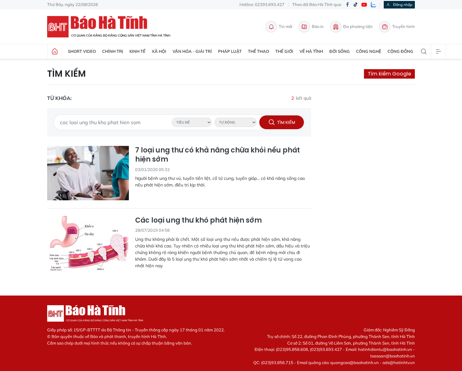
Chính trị (112, 51)
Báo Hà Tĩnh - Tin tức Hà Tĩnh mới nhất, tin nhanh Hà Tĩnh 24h (111, 27)
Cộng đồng (400, 51)
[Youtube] (364, 5)
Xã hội (159, 51)
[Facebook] (347, 5)
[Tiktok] (355, 4)
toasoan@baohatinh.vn (392, 355)
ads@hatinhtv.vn (398, 362)
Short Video (82, 51)
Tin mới (285, 26)
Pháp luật (230, 51)
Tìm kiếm (66, 74)
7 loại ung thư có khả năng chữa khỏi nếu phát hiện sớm (217, 155)
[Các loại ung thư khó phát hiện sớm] (88, 243)
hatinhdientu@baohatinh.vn (385, 349)
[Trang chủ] (54, 51)
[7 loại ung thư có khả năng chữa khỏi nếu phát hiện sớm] (88, 173)
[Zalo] (373, 4)
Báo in (318, 26)
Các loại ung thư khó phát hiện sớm (198, 220)
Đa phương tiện (358, 26)
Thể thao (258, 51)
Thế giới (284, 51)
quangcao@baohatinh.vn (354, 362)
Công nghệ (368, 51)
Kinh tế (137, 51)
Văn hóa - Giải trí (192, 51)
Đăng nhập (402, 4)
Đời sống (339, 51)
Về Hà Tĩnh (311, 51)
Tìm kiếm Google (389, 73)
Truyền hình (403, 26)
